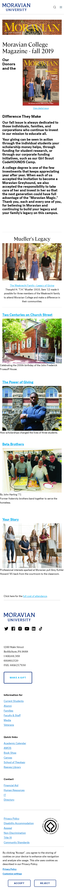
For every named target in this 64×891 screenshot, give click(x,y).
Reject (45, 883)
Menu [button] (61, 7)
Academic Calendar (15, 743)
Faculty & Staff (12, 715)
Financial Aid (11, 785)
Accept (19, 883)
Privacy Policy (9, 869)
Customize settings (12, 873)
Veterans (9, 725)
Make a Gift (18, 677)
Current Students (14, 701)
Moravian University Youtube (27, 629)
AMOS (7, 748)
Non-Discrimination (15, 833)
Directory (9, 800)
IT (5, 795)
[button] (55, 7)
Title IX (8, 837)
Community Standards (17, 842)
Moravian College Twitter (6, 629)
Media (7, 720)
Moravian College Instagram (20, 629)
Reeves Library (12, 767)
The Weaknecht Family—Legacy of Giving (32, 285)
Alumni (8, 706)
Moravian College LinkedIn (33, 629)
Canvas (8, 757)
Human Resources (14, 790)
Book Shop (10, 753)
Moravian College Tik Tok (40, 629)
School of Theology (14, 762)
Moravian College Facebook (13, 629)
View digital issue (41, 108)
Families (8, 711)
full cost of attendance (35, 596)
